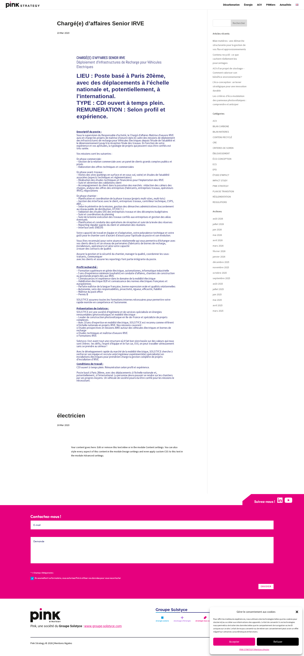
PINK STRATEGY (221, 185)
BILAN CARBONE (221, 126)
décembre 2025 (221, 262)
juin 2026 (217, 229)
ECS (215, 164)
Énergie (248, 5)
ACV (259, 5)
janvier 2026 (219, 256)
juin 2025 (217, 294)
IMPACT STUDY (220, 180)
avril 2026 (218, 240)
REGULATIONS (220, 202)
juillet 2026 (218, 224)
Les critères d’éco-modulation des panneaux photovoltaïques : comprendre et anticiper (229, 100)
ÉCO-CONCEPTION (222, 158)
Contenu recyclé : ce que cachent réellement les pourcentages (226, 59)
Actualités (285, 5)
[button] (297, 612)
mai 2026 (217, 235)
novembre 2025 (221, 267)
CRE (215, 142)
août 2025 (218, 283)
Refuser (277, 641)
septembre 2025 (221, 278)
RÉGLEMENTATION (222, 196)
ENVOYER (266, 586)
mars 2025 (218, 310)
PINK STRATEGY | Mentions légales (254, 649)
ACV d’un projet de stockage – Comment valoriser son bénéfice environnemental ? (229, 72)
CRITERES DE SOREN (223, 147)
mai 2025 (217, 299)
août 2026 (218, 218)
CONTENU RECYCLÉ (222, 137)
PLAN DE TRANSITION (223, 191)
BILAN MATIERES (221, 131)
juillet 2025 (218, 289)
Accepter (234, 641)
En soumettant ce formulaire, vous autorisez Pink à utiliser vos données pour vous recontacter (78, 578)
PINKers (270, 5)
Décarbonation (231, 5)
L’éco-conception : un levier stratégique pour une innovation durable (229, 86)
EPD (215, 169)
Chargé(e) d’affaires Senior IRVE (100, 23)
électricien (71, 415)
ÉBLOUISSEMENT (221, 153)
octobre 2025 (220, 272)
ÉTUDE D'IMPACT (221, 175)
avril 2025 (218, 305)
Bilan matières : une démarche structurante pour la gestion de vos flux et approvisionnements (229, 45)
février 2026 (219, 251)
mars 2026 (218, 245)
